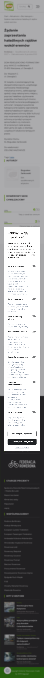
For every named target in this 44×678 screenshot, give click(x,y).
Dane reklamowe (15, 299)
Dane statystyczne (16, 266)
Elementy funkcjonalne (18, 357)
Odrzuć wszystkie (22, 448)
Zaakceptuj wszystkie (22, 442)
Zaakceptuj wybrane (22, 434)
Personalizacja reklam (17, 332)
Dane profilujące (15, 412)
